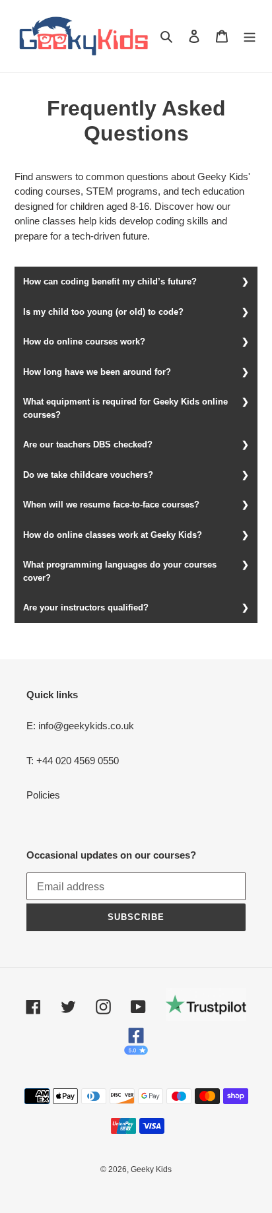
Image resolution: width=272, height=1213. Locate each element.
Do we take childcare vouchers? (88, 475)
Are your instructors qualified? (86, 607)
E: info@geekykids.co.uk (80, 725)
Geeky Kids (151, 1169)
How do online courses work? (84, 341)
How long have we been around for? (97, 372)
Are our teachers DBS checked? (88, 444)
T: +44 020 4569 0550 (72, 760)
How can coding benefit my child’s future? (110, 281)
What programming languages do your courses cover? (120, 571)
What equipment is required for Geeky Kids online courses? (125, 408)
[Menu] (249, 36)
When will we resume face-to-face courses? (111, 504)
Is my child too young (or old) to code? (103, 312)
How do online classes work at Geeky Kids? (112, 535)
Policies (43, 795)
